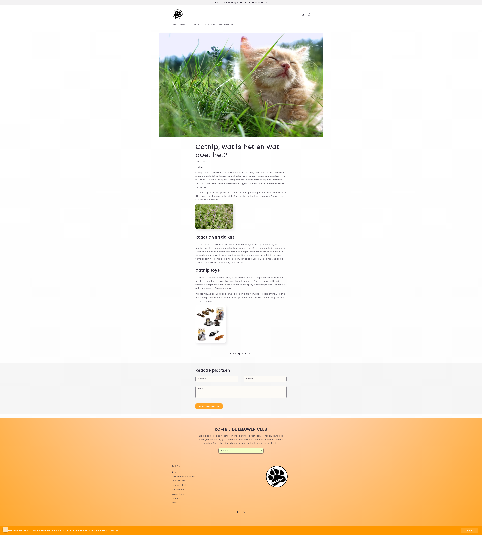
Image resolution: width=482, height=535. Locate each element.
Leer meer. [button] (115, 530)
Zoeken (175, 503)
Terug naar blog (242, 353)
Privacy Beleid (178, 481)
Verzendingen (178, 494)
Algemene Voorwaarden (183, 476)
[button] (185, 24)
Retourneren (178, 489)
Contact (176, 498)
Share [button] (201, 167)
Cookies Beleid (179, 485)
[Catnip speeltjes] (210, 343)
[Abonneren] (260, 451)
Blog (174, 472)
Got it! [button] (470, 530)
